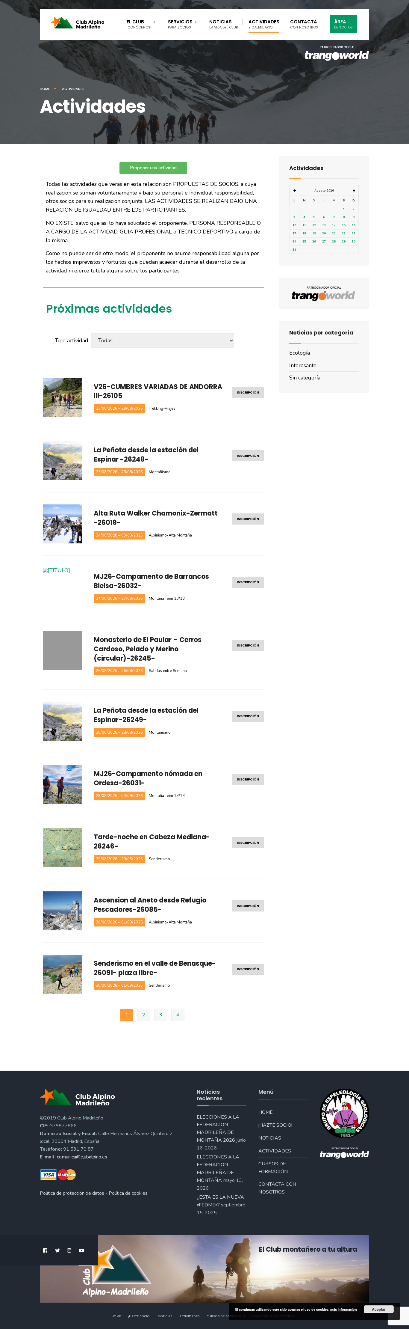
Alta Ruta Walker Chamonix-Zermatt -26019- (156, 518)
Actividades (264, 24)
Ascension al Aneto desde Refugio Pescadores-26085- (150, 905)
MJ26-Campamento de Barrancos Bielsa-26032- (151, 581)
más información (343, 1309)
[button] (153, 168)
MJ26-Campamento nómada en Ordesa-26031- (148, 778)
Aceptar (379, 1309)
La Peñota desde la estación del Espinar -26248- (146, 455)
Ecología (299, 352)
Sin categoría (304, 377)
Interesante (302, 365)
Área (343, 24)
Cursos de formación (273, 1168)
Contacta (304, 24)
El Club (139, 24)
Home (45, 88)
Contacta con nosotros (277, 1188)
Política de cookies (128, 1193)
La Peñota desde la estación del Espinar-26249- (146, 715)
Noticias (223, 24)
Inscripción (248, 392)
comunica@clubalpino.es (82, 1157)
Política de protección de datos (72, 1193)
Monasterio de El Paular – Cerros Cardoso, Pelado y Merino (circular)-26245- (148, 649)
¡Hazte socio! (275, 1125)
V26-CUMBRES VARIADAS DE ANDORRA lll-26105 (158, 391)
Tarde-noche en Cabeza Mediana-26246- (152, 842)
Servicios (180, 24)
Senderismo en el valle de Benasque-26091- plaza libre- (155, 968)
